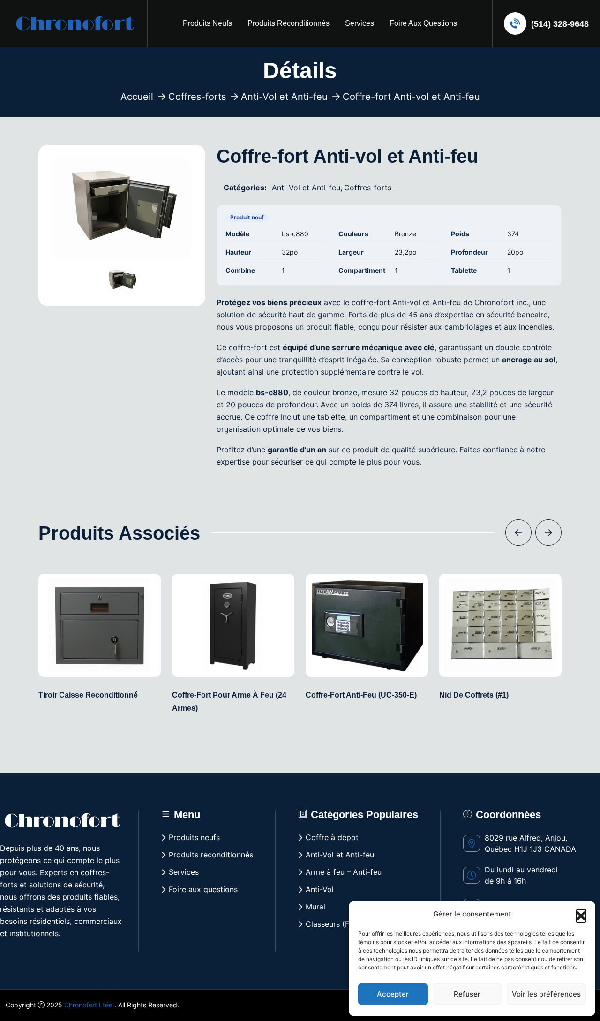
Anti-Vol (320, 889)
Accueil (136, 96)
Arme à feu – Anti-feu (344, 872)
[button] (581, 914)
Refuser (467, 994)
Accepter (393, 994)
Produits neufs (207, 23)
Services (359, 23)
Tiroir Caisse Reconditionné (88, 695)
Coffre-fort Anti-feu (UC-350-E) (361, 695)
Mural (315, 906)
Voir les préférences (546, 994)
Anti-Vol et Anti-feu (284, 96)
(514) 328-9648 (559, 24)
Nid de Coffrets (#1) (474, 695)
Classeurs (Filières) (339, 924)
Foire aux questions (423, 23)
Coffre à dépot (332, 837)
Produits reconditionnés (289, 23)
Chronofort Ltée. (89, 1005)
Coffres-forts (197, 96)
